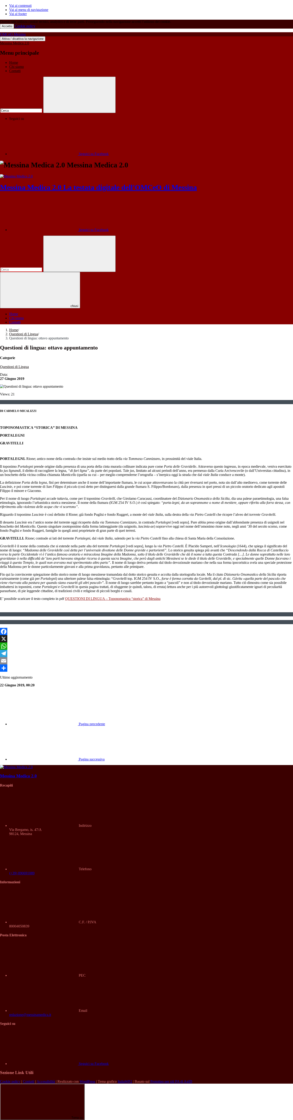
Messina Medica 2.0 (14, 43)
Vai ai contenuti (20, 6)
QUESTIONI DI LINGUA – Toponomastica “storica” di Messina (112, 599)
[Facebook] (146, 631)
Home (13, 62)
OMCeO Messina (13, 34)
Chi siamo (16, 67)
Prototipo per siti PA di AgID (171, 1081)
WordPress (87, 1081)
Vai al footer (18, 14)
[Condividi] (146, 668)
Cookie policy (25, 26)
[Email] (146, 660)
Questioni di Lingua (23, 334)
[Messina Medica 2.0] (16, 176)
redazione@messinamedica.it (30, 1015)
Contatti (15, 71)
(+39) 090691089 (22, 873)
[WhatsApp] (146, 646)
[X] (146, 638)
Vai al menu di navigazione (28, 10)
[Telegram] (146, 653)
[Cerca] (79, 95)
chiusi (74, 306)
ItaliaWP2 (125, 1081)
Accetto (7, 26)
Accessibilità (46, 1081)
